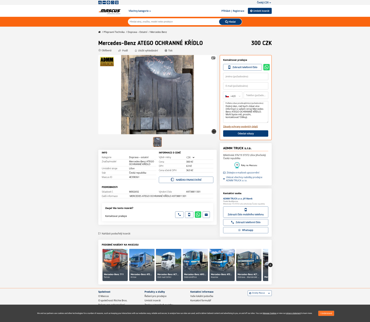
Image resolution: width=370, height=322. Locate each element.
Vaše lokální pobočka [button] (201, 296)
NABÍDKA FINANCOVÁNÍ (188, 179)
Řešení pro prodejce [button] (155, 296)
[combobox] (186, 157)
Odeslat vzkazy (246, 133)
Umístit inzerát (261, 10)
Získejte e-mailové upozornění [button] (243, 172)
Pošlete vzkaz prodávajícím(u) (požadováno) (244, 103)
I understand (326, 313)
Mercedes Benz (158, 32)
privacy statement (293, 313)
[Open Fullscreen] (214, 131)
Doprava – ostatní (137, 32)
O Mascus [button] (103, 296)
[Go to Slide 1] (157, 142)
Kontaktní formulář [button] (200, 300)
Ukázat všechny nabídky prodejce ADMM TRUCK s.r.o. (244, 179)
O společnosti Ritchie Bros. (112, 300)
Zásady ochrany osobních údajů (240, 126)
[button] (104, 50)
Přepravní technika (114, 32)
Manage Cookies (269, 313)
